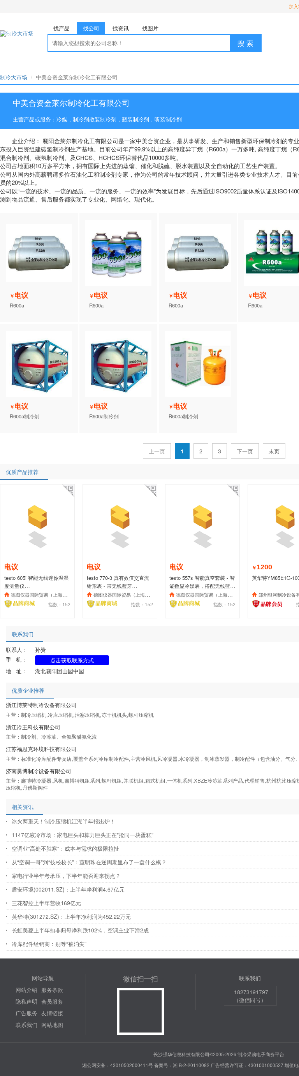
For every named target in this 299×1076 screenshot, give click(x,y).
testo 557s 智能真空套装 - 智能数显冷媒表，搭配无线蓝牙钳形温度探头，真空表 (202, 585)
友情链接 (52, 1013)
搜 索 (245, 43)
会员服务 (52, 1001)
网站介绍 (26, 990)
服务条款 (52, 990)
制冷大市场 (13, 77)
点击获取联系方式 (72, 660)
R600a (17, 305)
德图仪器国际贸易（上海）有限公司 (48, 594)
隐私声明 (26, 1001)
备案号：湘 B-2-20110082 (181, 1065)
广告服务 (26, 1013)
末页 (274, 451)
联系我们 (26, 1025)
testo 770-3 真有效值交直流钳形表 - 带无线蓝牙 (118, 582)
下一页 (245, 451)
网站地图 (52, 1025)
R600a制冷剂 (24, 416)
